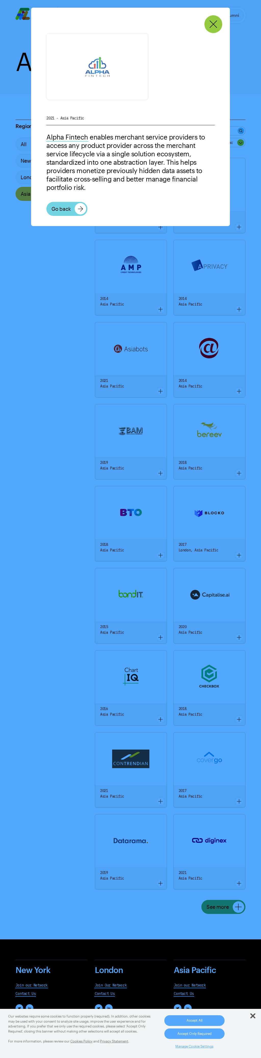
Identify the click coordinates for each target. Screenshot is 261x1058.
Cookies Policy (81, 1041)
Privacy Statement (114, 1041)
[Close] (213, 24)
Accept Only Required (194, 1034)
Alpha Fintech (67, 137)
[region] (130, 1033)
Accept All (194, 1020)
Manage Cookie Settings (194, 1046)
